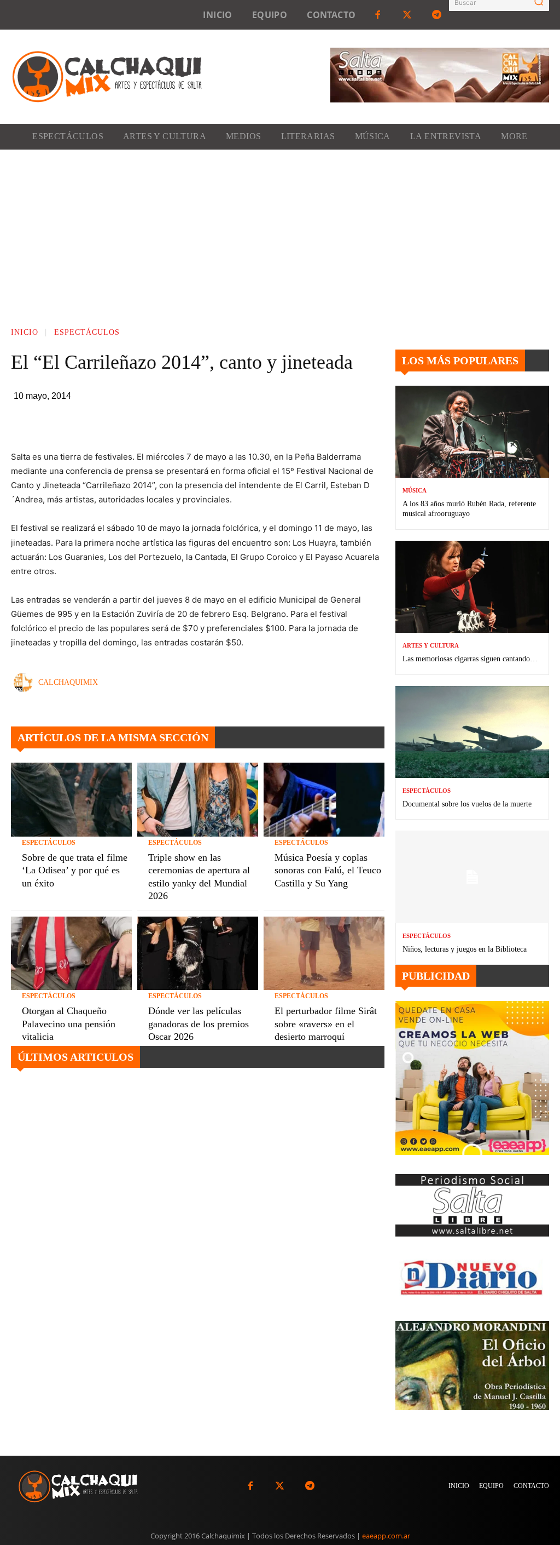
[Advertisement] (280, 231)
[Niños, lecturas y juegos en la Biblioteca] (472, 877)
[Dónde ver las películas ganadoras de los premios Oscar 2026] (197, 954)
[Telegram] (437, 15)
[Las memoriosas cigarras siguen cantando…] (472, 587)
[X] (218, 422)
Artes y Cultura (430, 646)
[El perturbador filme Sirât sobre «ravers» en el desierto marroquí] (324, 954)
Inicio (24, 332)
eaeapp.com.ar (386, 1536)
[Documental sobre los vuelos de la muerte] (472, 732)
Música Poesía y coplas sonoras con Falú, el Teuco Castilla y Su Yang (328, 870)
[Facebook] (377, 15)
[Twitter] (407, 15)
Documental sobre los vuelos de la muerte (467, 804)
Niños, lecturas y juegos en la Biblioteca (464, 949)
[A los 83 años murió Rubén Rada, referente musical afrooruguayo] (472, 432)
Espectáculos (87, 332)
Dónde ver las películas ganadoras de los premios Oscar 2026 (198, 1023)
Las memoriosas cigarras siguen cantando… (470, 659)
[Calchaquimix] (26, 682)
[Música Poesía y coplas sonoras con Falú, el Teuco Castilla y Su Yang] (324, 800)
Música (414, 491)
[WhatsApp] (243, 422)
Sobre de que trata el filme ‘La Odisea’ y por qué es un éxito (74, 870)
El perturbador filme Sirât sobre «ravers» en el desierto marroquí (326, 1023)
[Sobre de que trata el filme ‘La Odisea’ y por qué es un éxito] (71, 800)
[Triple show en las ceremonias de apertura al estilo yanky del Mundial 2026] (197, 800)
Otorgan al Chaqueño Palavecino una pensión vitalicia (68, 1023)
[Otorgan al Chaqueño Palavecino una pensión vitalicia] (71, 954)
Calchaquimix (68, 682)
